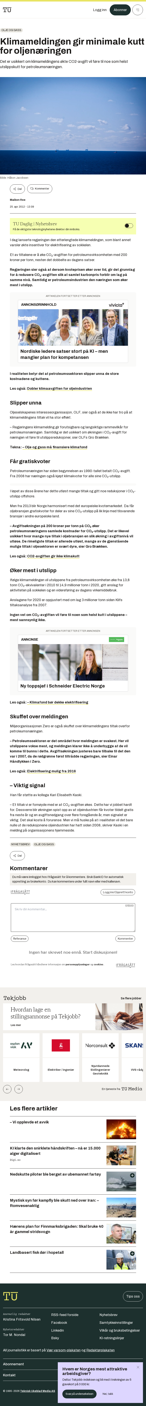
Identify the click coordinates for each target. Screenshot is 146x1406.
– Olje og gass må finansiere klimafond (54, 447)
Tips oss (133, 1296)
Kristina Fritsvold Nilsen (21, 1319)
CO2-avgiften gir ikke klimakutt (53, 556)
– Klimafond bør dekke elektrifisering (57, 702)
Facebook (59, 1323)
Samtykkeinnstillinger (116, 1323)
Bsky (55, 1338)
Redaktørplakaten (100, 1350)
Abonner (120, 10)
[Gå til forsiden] (7, 10)
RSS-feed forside (64, 1315)
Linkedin (57, 1330)
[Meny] (137, 10)
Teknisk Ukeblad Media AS (37, 1391)
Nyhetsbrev (20, 844)
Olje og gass (11, 30)
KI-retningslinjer (111, 1338)
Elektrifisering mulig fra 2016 (51, 771)
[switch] (129, 225)
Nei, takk (108, 1393)
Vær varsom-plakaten (64, 1350)
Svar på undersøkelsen (79, 1393)
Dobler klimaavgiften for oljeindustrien (59, 388)
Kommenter (42, 188)
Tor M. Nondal (14, 1335)
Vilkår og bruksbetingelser (119, 1330)
